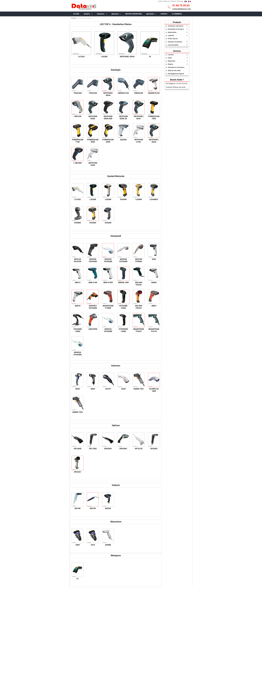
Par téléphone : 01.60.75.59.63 (176, 83)
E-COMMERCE (177, 14)
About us (166, 1)
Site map (180, 1)
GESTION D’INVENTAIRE (133, 14)
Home (160, 1)
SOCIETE (87, 14)
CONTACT (163, 14)
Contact (173, 1)
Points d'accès (173, 39)
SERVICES (114, 14)
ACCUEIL (76, 14)
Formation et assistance (176, 67)
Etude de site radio (174, 70)
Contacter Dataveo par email (175, 87)
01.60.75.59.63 (181, 5)
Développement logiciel (176, 74)
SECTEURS (150, 14)
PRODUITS (101, 14)
